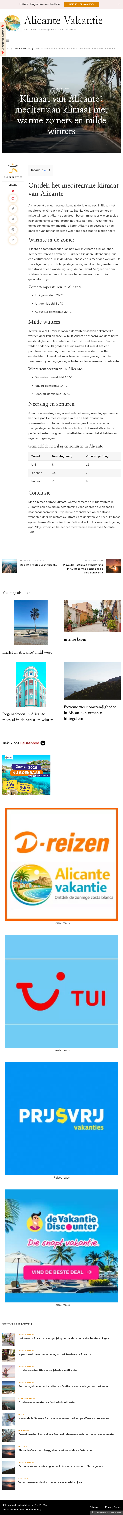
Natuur (22, 1446)
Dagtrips (23, 1430)
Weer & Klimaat (61, 88)
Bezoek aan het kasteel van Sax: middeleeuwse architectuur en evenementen (66, 1434)
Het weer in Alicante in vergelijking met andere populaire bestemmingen (63, 1338)
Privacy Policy (33, 1509)
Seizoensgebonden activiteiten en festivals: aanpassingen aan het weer (63, 1386)
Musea (21, 1414)
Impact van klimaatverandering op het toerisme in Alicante (54, 1354)
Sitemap (94, 1507)
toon (45, 170)
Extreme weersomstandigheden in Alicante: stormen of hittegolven (90, 713)
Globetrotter (13, 177)
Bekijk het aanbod (81, 4)
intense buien (75, 639)
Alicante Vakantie (63, 21)
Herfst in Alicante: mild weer (27, 652)
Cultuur (23, 1478)
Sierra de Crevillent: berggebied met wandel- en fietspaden (55, 1450)
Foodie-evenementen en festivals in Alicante (46, 1402)
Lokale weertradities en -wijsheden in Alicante (47, 1370)
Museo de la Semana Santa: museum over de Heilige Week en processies (63, 1418)
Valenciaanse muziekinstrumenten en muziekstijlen (50, 1482)
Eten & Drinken (26, 1398)
